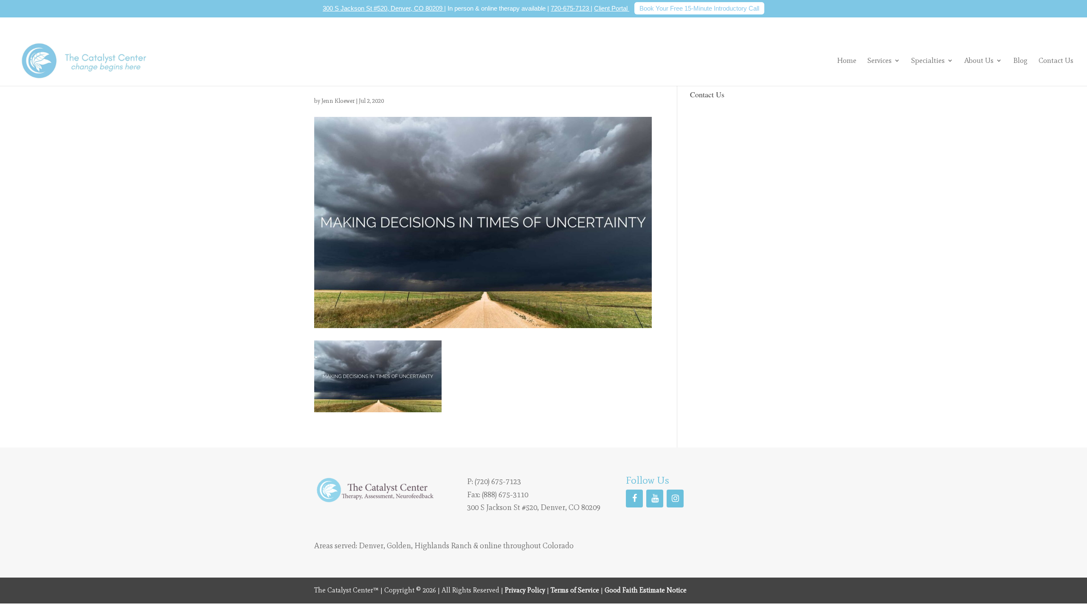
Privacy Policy (525, 590)
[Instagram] (675, 498)
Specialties (928, 60)
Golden (399, 545)
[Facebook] (634, 498)
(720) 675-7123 (498, 481)
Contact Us (1056, 61)
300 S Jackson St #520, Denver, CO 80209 (383, 8)
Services (879, 60)
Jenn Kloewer (338, 101)
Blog (1020, 61)
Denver (371, 545)
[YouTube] (654, 498)
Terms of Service (575, 590)
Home (846, 61)
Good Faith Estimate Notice (646, 590)
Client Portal (611, 8)
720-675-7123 (571, 8)
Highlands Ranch (443, 545)
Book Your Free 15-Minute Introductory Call (699, 8)
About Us (979, 60)
